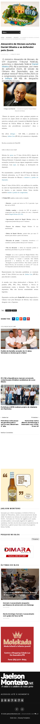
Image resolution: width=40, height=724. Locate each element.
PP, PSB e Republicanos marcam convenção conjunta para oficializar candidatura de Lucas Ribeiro (18, 380)
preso (11, 155)
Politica (16, 37)
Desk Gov (13, 718)
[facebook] (17, 709)
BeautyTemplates (24, 718)
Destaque (9, 37)
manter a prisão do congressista (17, 192)
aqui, (14, 165)
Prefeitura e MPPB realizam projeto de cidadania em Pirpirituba (19, 408)
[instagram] (22, 709)
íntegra (8, 78)
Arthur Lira (11, 136)
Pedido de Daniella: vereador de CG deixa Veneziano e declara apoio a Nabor (16, 352)
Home (2, 37)
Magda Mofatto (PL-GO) (16, 214)
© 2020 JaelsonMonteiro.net (10, 714)
